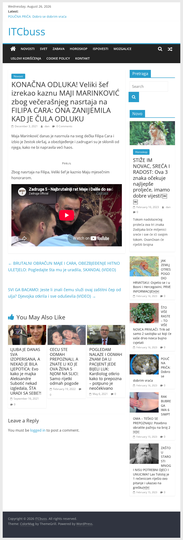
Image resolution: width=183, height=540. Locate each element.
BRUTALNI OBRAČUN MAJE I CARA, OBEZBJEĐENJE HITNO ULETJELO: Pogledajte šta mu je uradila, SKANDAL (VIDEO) (64, 266)
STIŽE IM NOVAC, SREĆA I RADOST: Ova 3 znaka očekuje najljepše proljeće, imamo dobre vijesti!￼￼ (151, 181)
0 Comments (64, 126)
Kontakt (82, 58)
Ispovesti (100, 49)
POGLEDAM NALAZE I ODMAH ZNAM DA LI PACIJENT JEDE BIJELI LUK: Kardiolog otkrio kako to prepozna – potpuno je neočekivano (105, 369)
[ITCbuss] (13, 49)
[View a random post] (170, 49)
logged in (38, 430)
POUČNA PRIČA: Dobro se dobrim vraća (37, 18)
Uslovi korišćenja (26, 58)
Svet (43, 49)
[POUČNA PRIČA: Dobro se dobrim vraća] (144, 357)
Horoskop (78, 49)
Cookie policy (58, 58)
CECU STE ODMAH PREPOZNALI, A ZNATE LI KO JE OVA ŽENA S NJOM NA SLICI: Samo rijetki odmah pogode (64, 366)
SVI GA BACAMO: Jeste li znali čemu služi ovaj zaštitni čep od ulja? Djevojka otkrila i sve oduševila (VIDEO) (64, 293)
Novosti (28, 49)
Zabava (58, 49)
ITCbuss (26, 31)
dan (47, 126)
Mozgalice (122, 49)
